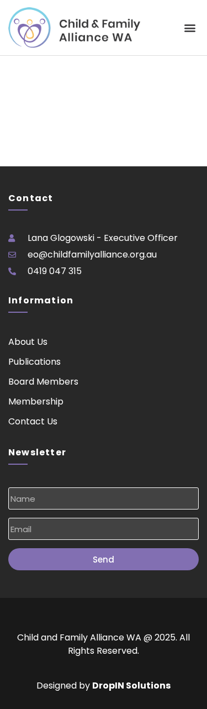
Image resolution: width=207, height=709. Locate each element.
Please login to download (53, 62)
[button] (190, 28)
